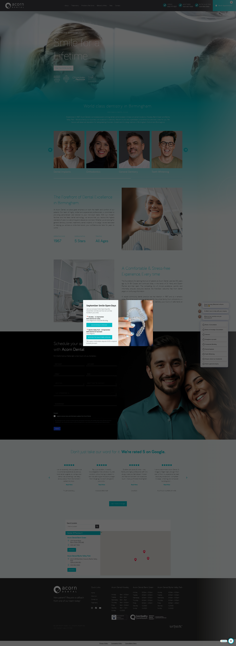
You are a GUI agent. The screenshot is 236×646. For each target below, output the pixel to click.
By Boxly (224, 641)
